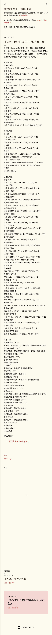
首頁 (5, 27)
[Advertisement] (26, 547)
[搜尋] (46, 3)
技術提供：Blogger (28, 627)
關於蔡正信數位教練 (27, 27)
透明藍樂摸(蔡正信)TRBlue (17, 9)
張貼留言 (11, 583)
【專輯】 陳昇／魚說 (15, 578)
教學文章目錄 (14, 27)
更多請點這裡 (23, 15)
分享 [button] (5, 455)
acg (10, 459)
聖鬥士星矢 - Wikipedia (19, 441)
